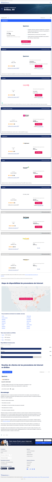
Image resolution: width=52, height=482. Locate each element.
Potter (3, 316)
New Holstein (29, 324)
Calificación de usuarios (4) (13, 270)
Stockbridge (29, 319)
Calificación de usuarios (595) (13, 126)
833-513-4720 (40, 68)
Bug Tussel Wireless (6, 233)
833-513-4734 (28, 43)
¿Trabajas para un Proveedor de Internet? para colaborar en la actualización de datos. (17, 278)
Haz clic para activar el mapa (26, 298)
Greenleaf (3, 321)
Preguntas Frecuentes (29, 454)
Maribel (28, 322)
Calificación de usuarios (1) (13, 227)
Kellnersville (29, 316)
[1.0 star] (8, 66)
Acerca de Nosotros (29, 462)
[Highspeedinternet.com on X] (29, 469)
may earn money (4, 0)
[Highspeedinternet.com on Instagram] (30, 469)
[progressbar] (21, 349)
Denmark (28, 328)
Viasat (3, 160)
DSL (2, 337)
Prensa (28, 467)
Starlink (3, 187)
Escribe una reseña (7, 372)
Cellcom (4, 212)
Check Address (25, 41)
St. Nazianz (29, 317)
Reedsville (3, 319)
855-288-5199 (40, 205)
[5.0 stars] (14, 66)
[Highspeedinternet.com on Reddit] (32, 469)
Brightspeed (4, 136)
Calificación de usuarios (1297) (13, 97)
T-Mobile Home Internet (7, 108)
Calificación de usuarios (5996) (13, 68)
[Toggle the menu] (50, 3)
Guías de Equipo (29, 452)
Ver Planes (37, 66)
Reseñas (2, 452)
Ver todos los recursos (29, 456)
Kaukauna (3, 326)
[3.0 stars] (11, 66)
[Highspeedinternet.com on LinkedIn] (34, 469)
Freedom (28, 326)
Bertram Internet (5, 254)
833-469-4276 (40, 126)
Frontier (4, 78)
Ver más (38, 247)
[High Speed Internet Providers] (5, 2)
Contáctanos (28, 465)
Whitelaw (3, 328)
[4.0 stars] (13, 66)
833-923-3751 (40, 97)
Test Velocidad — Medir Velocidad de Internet (7, 462)
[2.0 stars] (10, 66)
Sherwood (4, 322)
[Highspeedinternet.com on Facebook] (27, 469)
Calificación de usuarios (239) (13, 153)
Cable (3, 334)
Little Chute (29, 321)
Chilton (3, 324)
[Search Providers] (11, 455)
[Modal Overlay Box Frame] (26, 442)
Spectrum (4, 49)
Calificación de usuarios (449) (13, 177)
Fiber (3, 339)
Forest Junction (5, 317)
